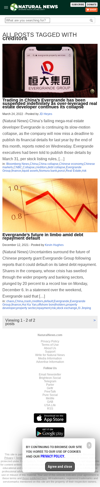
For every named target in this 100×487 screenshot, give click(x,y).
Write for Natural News (50, 355)
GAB (50, 401)
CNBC (18, 167)
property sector (26, 308)
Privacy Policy (50, 341)
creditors (41, 167)
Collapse (29, 167)
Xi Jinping (84, 308)
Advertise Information (50, 362)
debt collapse (56, 167)
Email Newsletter (50, 374)
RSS (50, 408)
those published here (34, 478)
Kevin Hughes (54, 245)
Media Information (50, 358)
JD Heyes (45, 114)
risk (84, 170)
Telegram (50, 381)
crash (27, 301)
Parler (50, 384)
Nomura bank (48, 170)
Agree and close (60, 466)
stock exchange (67, 308)
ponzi (61, 170)
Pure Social (50, 395)
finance (16, 170)
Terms (20, 457)
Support (50, 351)
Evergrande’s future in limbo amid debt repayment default (42, 236)
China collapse (48, 164)
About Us (50, 348)
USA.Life (50, 405)
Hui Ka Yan (29, 304)
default (48, 301)
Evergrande (61, 301)
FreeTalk (50, 391)
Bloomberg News (17, 164)
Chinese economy (71, 164)
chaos (10, 301)
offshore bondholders (51, 304)
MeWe (50, 398)
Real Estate (73, 170)
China (34, 164)
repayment (43, 308)
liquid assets (30, 170)
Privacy (8, 457)
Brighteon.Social (50, 378)
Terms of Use (50, 345)
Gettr (50, 388)
